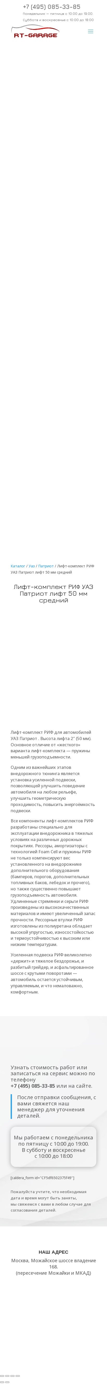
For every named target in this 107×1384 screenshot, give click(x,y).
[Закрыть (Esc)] (18, 1376)
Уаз (32, 565)
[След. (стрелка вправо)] (7, 1382)
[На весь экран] (7, 1376)
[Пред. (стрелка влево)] (2, 1382)
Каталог (18, 565)
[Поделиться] (12, 1376)
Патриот (46, 565)
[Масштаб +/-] (2, 1376)
